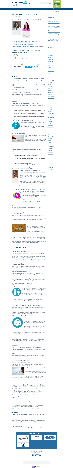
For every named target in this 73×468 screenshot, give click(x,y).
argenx (22, 427)
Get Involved (23, 9)
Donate (57, 4)
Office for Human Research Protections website (24, 168)
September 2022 (51, 80)
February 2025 (50, 61)
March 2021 (50, 92)
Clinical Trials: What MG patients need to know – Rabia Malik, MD (26, 41)
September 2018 (51, 130)
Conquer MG (30, 427)
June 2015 (50, 161)
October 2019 (50, 119)
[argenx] (23, 441)
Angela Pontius (17, 427)
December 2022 (51, 76)
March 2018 (50, 132)
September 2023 (51, 71)
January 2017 (50, 144)
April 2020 (50, 111)
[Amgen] (50, 439)
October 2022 (50, 78)
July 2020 (50, 105)
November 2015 (51, 155)
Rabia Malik (18, 428)
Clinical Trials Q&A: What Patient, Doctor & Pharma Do (24, 42)
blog (18, 426)
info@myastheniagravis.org (36, 454)
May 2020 (50, 109)
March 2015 (50, 165)
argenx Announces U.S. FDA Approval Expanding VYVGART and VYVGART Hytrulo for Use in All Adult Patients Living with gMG (54, 27)
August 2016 (50, 148)
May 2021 (50, 90)
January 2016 (50, 154)
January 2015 (50, 169)
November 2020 (51, 98)
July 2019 (50, 123)
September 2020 (51, 101)
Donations (52, 459)
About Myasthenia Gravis (20, 459)
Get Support (29, 9)
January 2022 (50, 86)
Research (42, 459)
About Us (47, 459)
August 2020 (50, 103)
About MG (17, 9)
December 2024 (51, 65)
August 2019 (50, 121)
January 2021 (50, 94)
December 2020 (51, 96)
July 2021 (50, 88)
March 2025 (50, 59)
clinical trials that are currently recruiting (27, 46)
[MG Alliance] (23, 446)
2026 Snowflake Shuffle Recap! (53, 23)
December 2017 (51, 136)
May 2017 (50, 142)
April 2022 (50, 84)
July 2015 (50, 159)
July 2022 (50, 82)
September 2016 (51, 146)
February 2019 (50, 127)
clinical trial (25, 427)
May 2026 (50, 53)
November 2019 (51, 117)
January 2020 (50, 115)
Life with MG (29, 459)
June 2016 (50, 150)
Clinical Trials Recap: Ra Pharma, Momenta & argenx (23, 44)
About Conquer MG (37, 9)
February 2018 (50, 134)
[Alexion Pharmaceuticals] (36, 439)
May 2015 (50, 163)
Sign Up (57, 6)
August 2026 (50, 49)
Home (13, 9)
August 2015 (50, 157)
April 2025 (50, 57)
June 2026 (50, 51)
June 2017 (50, 140)
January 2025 (50, 63)
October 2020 (50, 100)
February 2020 (50, 113)
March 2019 (50, 125)
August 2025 (50, 55)
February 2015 (50, 167)
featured (20, 426)
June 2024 (50, 67)
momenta (35, 427)
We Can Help (36, 459)
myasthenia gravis (40, 427)
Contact (57, 459)
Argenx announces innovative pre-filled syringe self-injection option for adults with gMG (53, 39)
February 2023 (50, 74)
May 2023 (50, 72)
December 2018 (51, 128)
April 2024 (50, 69)
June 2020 (50, 107)
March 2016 (50, 152)
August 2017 (50, 138)
